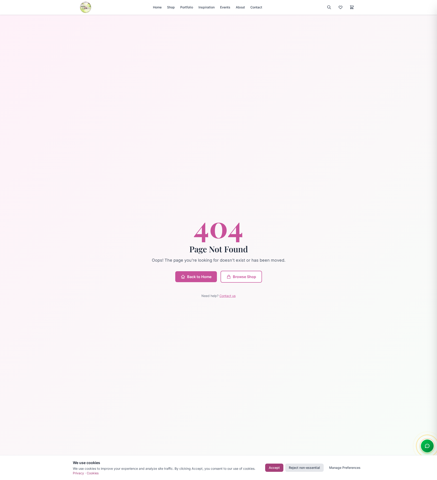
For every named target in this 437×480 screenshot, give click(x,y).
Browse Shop (244, 276)
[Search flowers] (329, 7)
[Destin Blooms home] (85, 7)
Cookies (93, 473)
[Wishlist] (340, 7)
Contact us (227, 296)
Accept (274, 468)
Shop (171, 7)
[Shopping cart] (352, 7)
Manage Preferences (345, 468)
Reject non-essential (304, 468)
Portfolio (186, 7)
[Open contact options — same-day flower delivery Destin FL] (427, 446)
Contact (256, 7)
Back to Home (199, 276)
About (240, 7)
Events (225, 7)
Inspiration (206, 7)
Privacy (78, 473)
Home (157, 7)
